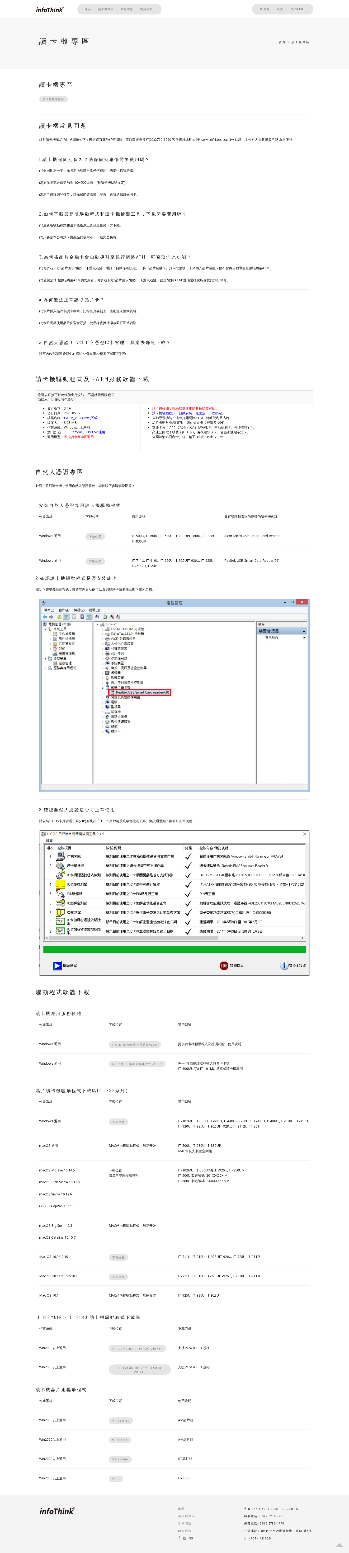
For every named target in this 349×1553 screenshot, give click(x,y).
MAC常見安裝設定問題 (195, 1151)
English (297, 9)
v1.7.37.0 (119, 1440)
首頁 (282, 42)
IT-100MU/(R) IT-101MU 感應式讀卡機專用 (210, 1068)
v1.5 (115, 1479)
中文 (280, 9)
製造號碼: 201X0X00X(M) (210, 1175)
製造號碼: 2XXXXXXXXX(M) (211, 1181)
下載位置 (95, 536)
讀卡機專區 (106, 9)
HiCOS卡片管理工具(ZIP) (67, 821)
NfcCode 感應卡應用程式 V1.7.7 (137, 1064)
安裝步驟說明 (129, 1175)
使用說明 (234, 1044)
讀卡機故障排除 (53, 99)
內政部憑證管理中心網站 (64, 353)
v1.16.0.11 (120, 1420)
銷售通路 (185, 1531)
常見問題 (127, 9)
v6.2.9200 (120, 1459)
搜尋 (266, 9)
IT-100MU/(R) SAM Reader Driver (139, 1369)
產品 (88, 9)
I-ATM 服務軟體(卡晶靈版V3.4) (134, 1044)
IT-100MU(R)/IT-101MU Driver (137, 1348)
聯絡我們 (146, 9)
